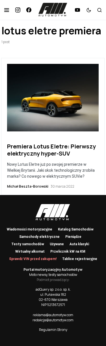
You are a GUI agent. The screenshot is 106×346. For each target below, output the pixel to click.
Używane (57, 244)
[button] (7, 10)
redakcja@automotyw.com (53, 320)
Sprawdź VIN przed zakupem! (33, 259)
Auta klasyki (79, 244)
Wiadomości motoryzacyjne (29, 229)
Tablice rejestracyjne (79, 259)
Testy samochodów (27, 244)
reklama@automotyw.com (53, 315)
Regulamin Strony (53, 329)
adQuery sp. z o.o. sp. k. (53, 289)
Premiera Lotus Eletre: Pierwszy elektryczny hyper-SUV (51, 149)
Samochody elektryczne (39, 237)
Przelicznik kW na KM (67, 251)
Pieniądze (73, 237)
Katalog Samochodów (76, 229)
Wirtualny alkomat (30, 251)
